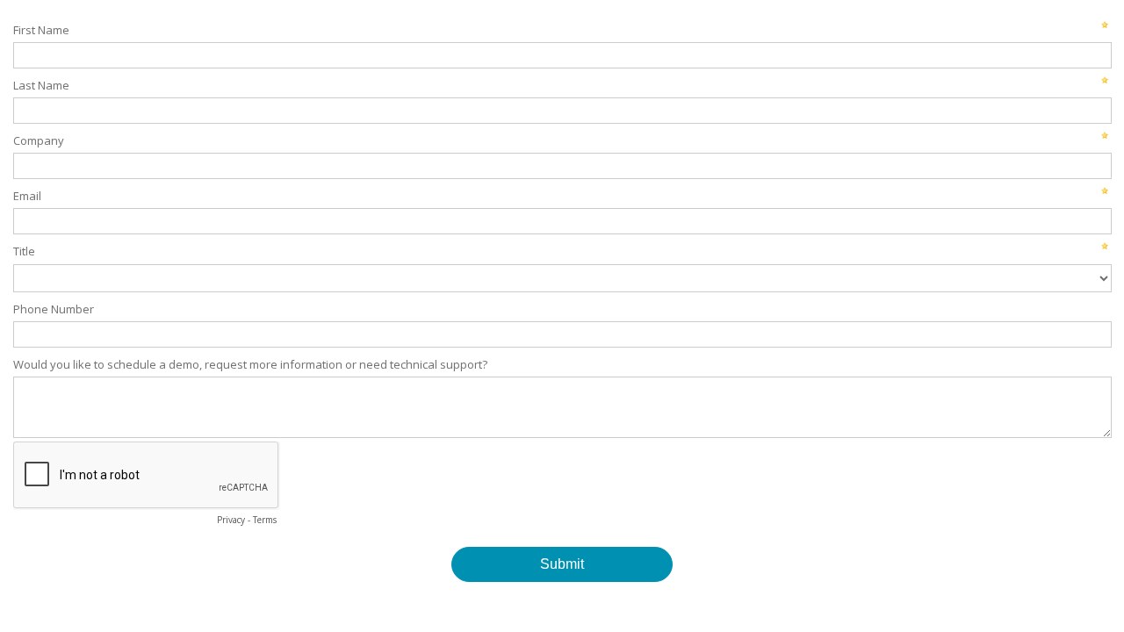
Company (38, 140)
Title (24, 251)
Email (27, 196)
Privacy (231, 520)
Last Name (41, 85)
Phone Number (53, 309)
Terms (265, 520)
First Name (41, 30)
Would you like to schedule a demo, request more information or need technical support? (250, 364)
